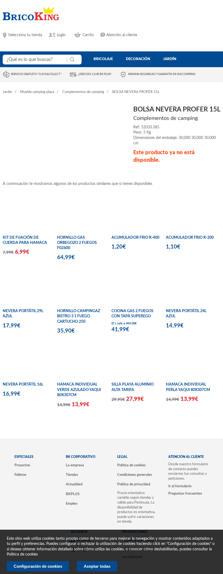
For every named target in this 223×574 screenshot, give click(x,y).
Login (61, 35)
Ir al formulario (179, 486)
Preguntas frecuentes (185, 493)
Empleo (71, 503)
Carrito (88, 35)
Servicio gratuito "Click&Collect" (36, 74)
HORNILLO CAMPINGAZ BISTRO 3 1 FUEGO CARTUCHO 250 (78, 316)
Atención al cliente (121, 35)
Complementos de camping (83, 92)
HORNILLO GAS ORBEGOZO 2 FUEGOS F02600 (77, 243)
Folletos (20, 474)
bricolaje (103, 59)
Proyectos (22, 465)
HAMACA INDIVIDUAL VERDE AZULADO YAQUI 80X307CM (79, 390)
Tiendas (72, 474)
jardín (169, 59)
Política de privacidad (133, 484)
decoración (138, 59)
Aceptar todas (97, 566)
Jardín (7, 92)
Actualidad (74, 484)
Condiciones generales (134, 474)
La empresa (75, 465)
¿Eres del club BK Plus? (95, 74)
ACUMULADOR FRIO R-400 (135, 238)
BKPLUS (72, 494)
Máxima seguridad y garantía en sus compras (161, 74)
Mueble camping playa (37, 92)
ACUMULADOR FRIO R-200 (190, 238)
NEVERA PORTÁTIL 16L (23, 384)
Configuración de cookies (38, 566)
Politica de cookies (22, 554)
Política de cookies (131, 465)
